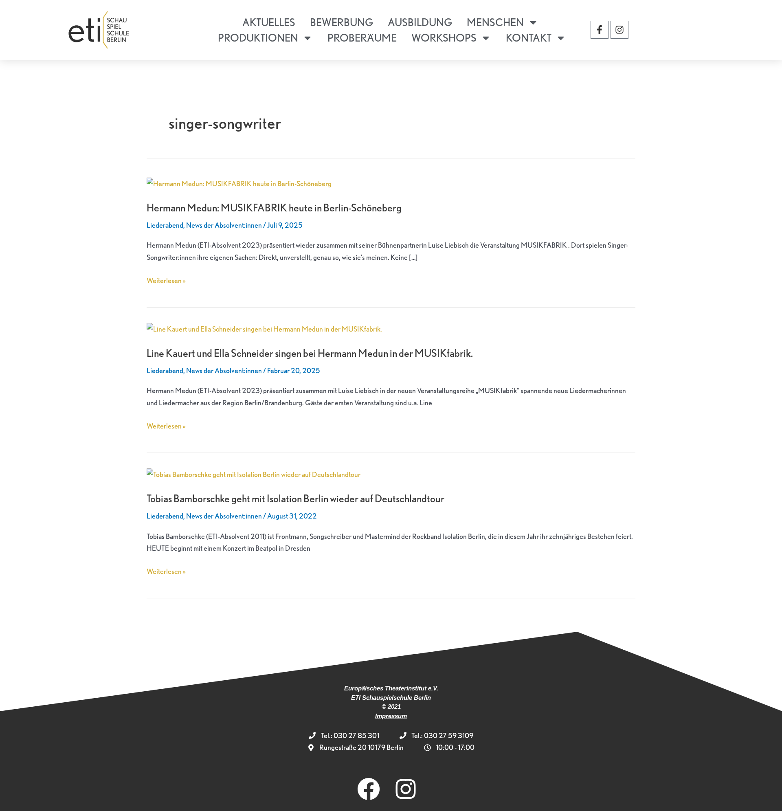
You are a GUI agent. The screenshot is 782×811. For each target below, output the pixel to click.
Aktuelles (268, 22)
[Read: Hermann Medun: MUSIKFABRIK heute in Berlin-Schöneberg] (239, 182)
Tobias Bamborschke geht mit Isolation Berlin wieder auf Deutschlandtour (295, 498)
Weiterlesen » (166, 280)
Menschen (495, 22)
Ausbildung (420, 22)
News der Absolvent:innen (224, 225)
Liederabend (165, 225)
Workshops (444, 37)
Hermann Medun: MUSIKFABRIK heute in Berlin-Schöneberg (274, 207)
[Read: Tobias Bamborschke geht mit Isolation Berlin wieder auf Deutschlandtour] (253, 473)
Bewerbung (341, 22)
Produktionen (258, 37)
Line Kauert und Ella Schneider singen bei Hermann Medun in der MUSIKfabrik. (310, 353)
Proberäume (362, 37)
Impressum (391, 715)
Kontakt (528, 37)
